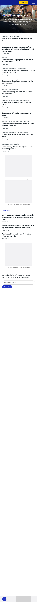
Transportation (14, 36)
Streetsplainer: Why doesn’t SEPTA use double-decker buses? (17, 93)
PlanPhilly (5, 36)
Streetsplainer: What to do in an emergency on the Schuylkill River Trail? (18, 71)
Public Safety (13, 68)
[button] (4, 599)
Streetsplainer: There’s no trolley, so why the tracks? (16, 103)
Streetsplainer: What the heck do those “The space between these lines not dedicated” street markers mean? (18, 49)
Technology (5, 144)
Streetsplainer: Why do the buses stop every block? (16, 114)
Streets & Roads (23, 45)
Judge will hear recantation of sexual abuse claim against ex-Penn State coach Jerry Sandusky (18, 226)
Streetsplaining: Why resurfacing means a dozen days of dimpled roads (17, 148)
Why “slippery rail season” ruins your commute (17, 38)
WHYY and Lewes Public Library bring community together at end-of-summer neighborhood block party (18, 217)
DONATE (24, 3)
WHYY (6, 3)
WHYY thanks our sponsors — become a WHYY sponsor (18, 179)
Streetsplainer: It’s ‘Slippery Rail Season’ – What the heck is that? (17, 61)
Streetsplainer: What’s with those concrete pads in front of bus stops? (18, 125)
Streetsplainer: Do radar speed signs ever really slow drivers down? (17, 82)
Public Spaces (13, 45)
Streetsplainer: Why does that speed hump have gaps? (17, 135)
